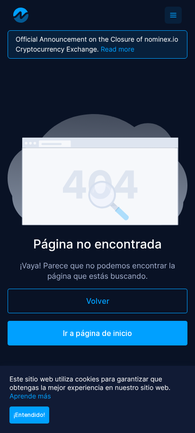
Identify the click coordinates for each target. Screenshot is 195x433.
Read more (117, 49)
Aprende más (30, 396)
